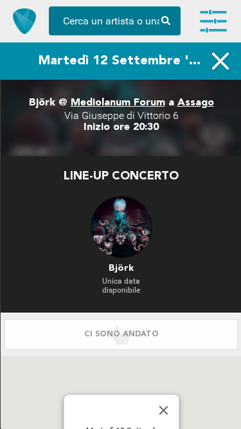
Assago (195, 103)
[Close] (163, 410)
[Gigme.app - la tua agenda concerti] (24, 21)
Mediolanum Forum (118, 103)
